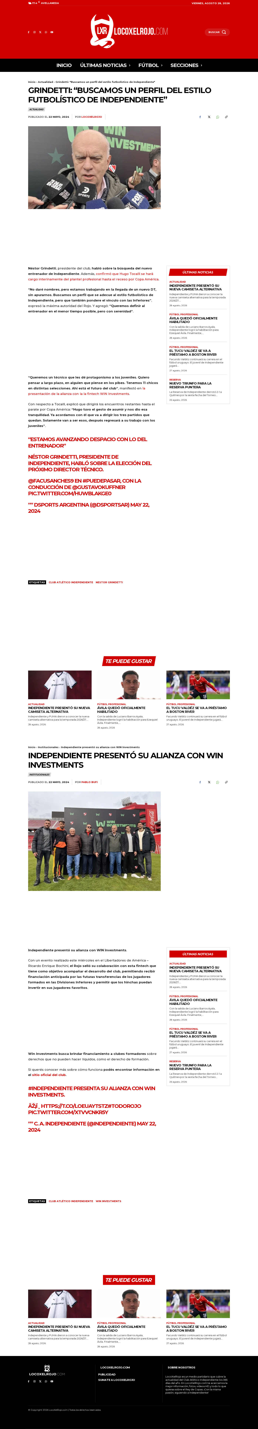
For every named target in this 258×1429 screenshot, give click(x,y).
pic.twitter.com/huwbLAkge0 (69, 493)
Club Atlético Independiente (71, 582)
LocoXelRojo (91, 116)
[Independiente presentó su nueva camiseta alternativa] (60, 685)
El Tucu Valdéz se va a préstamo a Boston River (193, 352)
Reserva (175, 379)
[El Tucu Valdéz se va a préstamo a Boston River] (198, 685)
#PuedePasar (101, 481)
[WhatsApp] (46, 32)
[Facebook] (29, 32)
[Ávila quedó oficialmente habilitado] (129, 685)
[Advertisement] (198, 152)
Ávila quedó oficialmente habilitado (193, 320)
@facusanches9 (50, 481)
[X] (40, 32)
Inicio (32, 81)
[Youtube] (52, 32)
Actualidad (45, 81)
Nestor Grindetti (109, 582)
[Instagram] (34, 32)
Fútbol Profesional (183, 314)
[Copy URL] (226, 117)
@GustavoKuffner (98, 487)
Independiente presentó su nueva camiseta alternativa (195, 287)
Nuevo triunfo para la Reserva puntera (190, 385)
